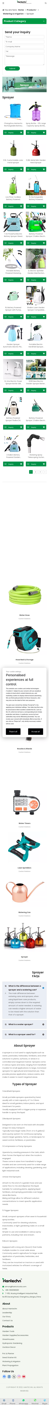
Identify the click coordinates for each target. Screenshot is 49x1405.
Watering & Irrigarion (11, 1361)
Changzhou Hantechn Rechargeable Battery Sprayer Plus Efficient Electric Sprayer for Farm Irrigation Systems (13, 124)
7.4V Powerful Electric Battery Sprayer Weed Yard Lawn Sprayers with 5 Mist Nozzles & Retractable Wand (13, 235)
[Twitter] (14, 1377)
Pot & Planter (8, 1353)
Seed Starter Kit (9, 1357)
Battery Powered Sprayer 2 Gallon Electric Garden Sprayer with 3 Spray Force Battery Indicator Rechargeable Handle (36, 235)
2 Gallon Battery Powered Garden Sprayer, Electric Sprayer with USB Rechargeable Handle (13, 456)
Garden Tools (8, 1331)
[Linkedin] (9, 1377)
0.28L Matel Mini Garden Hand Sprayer (36, 161)
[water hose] (24, 594)
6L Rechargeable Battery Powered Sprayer (36, 198)
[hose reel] (24, 639)
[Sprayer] (24, 84)
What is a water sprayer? (19, 1024)
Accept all (35, 732)
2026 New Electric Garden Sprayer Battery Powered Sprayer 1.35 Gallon (36, 382)
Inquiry (10, 133)
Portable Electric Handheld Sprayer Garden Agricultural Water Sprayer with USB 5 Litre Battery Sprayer (36, 345)
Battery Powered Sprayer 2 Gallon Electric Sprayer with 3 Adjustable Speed (36, 419)
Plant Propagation (10, 1365)
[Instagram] (19, 1377)
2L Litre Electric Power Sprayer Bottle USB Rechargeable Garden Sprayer (13, 382)
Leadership (7, 1312)
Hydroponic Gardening (12, 1343)
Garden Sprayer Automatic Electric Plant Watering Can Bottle (13, 345)
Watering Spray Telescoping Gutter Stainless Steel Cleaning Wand (36, 456)
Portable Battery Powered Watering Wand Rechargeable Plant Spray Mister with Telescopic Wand (13, 271)
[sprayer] (24, 936)
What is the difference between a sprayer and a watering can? (23, 988)
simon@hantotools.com (15, 1286)
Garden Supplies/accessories (15, 1335)
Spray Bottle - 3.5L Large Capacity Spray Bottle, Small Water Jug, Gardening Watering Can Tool (36, 124)
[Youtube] (24, 1377)
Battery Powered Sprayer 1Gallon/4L (13, 419)
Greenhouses (8, 1339)
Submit (12, 68)
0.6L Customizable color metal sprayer (13, 161)
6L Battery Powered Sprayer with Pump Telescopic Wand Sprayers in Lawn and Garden (13, 308)
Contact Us (7, 1320)
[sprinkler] (24, 847)
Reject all (13, 732)
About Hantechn (9, 1308)
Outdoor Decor (9, 1347)
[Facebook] (4, 1377)
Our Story (6, 1316)
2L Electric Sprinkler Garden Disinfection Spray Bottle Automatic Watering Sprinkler (36, 271)
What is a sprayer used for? (20, 1034)
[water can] (24, 891)
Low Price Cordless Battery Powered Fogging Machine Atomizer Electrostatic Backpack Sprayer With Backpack (13, 198)
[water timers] (24, 802)
